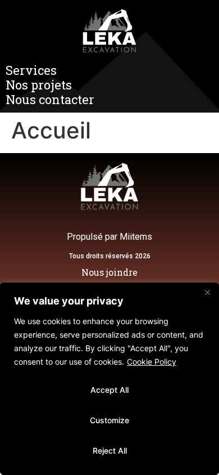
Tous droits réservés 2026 (109, 256)
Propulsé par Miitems (109, 236)
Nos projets (39, 85)
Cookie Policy (151, 361)
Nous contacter (50, 99)
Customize (109, 420)
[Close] (207, 292)
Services (31, 70)
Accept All (109, 390)
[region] (109, 379)
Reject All (110, 450)
